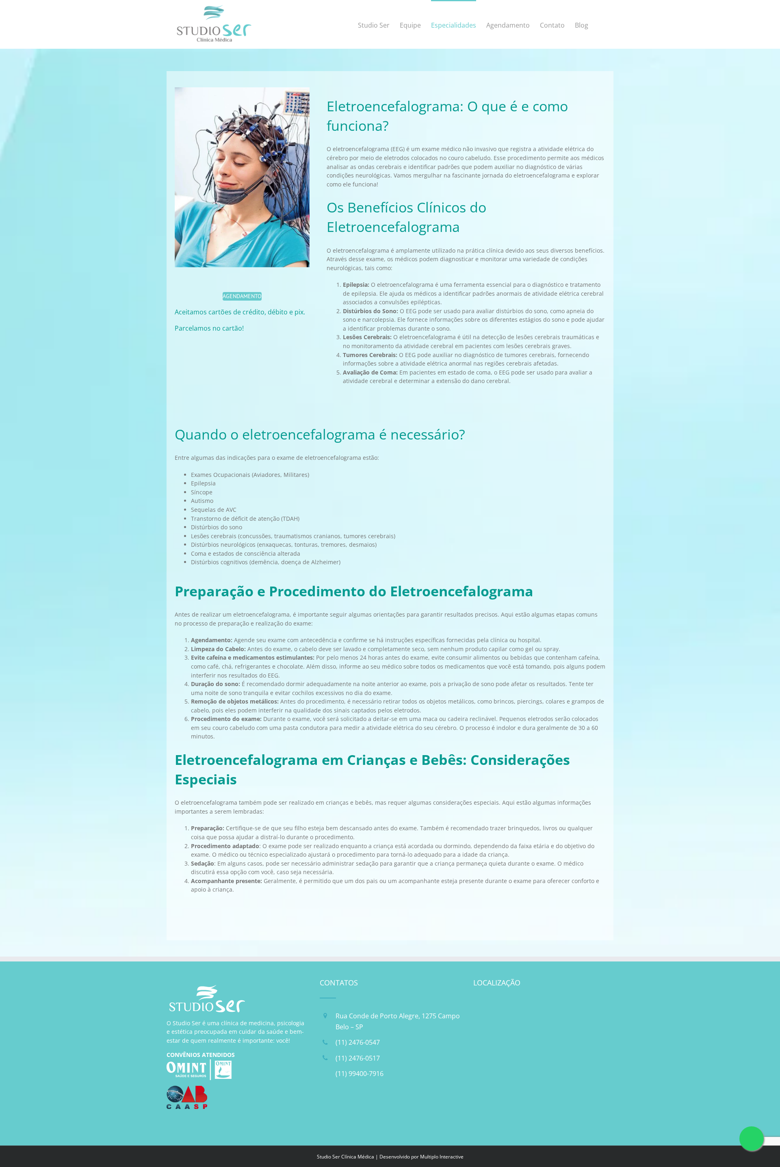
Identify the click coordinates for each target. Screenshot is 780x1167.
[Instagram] (347, 1109)
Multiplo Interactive (442, 1156)
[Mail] (368, 1109)
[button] (600, 24)
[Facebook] (327, 1109)
